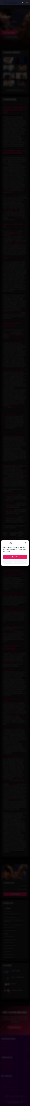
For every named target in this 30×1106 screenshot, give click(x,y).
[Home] (10, 2)
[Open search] (23, 2)
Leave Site (15, 562)
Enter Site (15, 557)
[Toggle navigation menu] (27, 2)
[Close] (25, 543)
